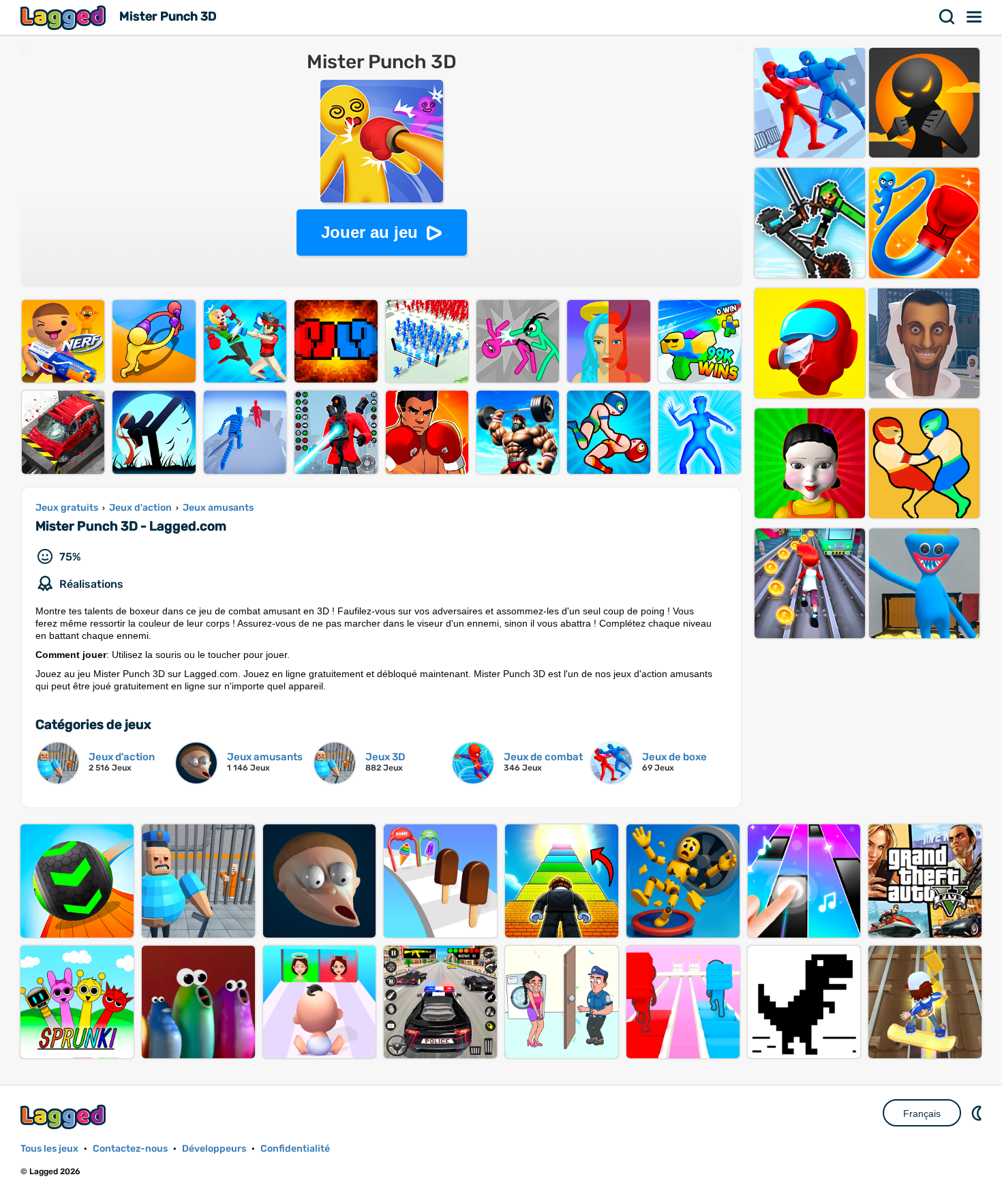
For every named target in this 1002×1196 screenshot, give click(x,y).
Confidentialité (295, 1148)
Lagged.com (64, 1116)
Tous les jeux (49, 1148)
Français (922, 1113)
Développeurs (214, 1148)
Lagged (64, 17)
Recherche (947, 17)
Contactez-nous (130, 1148)
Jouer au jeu (369, 232)
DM (978, 1112)
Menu (974, 17)
